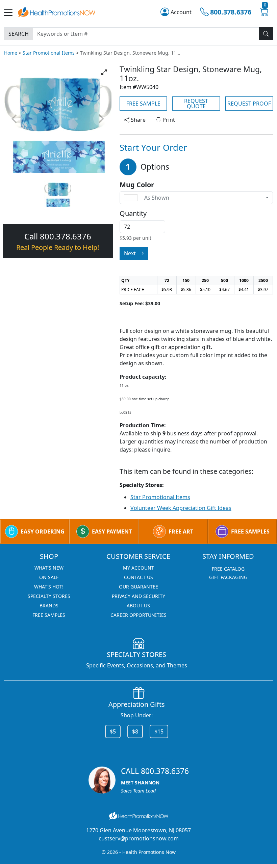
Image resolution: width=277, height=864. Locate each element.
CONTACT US (138, 577)
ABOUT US (138, 605)
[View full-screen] (104, 72)
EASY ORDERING (43, 531)
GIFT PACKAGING (228, 577)
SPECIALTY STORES (49, 596)
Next (130, 253)
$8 (135, 731)
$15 (158, 731)
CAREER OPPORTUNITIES (138, 615)
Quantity (133, 213)
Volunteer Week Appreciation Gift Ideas (180, 508)
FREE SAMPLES (250, 531)
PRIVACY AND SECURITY (138, 596)
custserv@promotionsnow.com (139, 838)
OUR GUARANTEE (138, 586)
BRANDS (49, 605)
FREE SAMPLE (143, 103)
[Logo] (56, 11)
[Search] (266, 33)
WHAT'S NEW (49, 568)
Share (137, 119)
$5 (113, 731)
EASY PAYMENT (112, 531)
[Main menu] (11, 12)
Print (168, 119)
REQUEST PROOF (249, 103)
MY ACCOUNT (138, 568)
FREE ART (181, 531)
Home (10, 53)
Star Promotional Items (49, 53)
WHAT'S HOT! (49, 586)
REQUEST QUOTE (196, 103)
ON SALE (49, 577)
